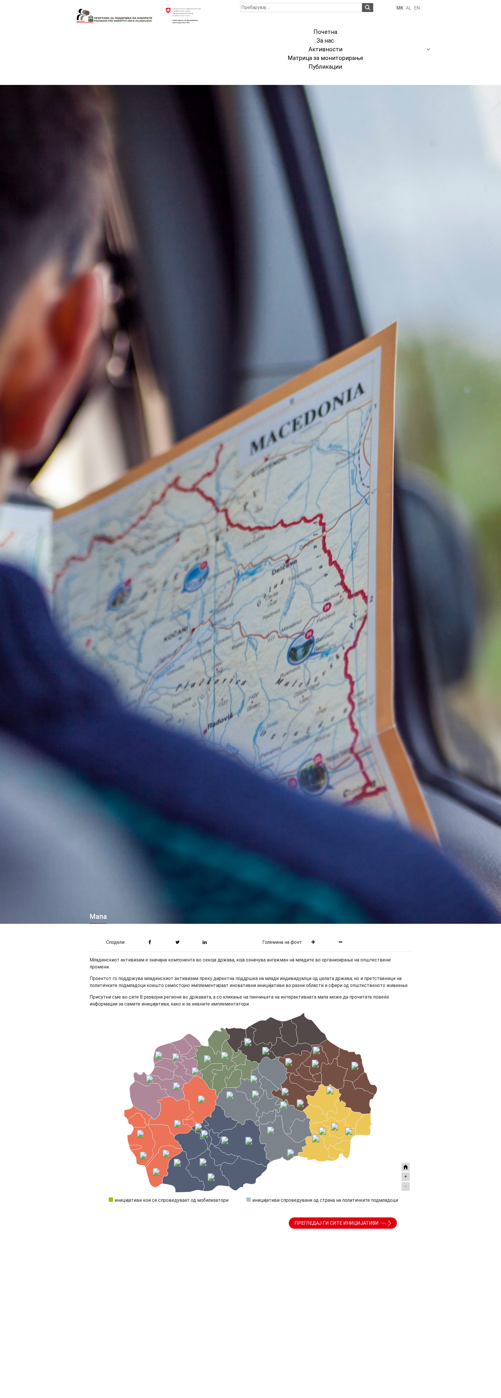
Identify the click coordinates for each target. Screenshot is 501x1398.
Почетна (325, 31)
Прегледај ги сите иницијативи (337, 1223)
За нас (325, 40)
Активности (325, 49)
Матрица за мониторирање (325, 57)
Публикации (325, 66)
